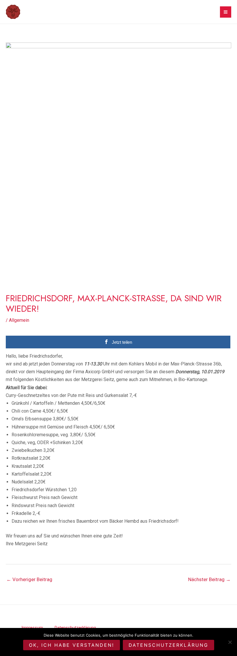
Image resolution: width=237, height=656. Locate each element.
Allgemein (19, 320)
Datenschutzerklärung (168, 645)
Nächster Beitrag (209, 579)
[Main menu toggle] (225, 12)
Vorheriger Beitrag (29, 579)
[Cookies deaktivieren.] (230, 642)
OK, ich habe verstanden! (71, 645)
